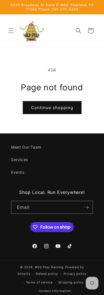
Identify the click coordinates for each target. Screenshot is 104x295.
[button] (11, 31)
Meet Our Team (26, 147)
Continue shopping (52, 107)
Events (17, 172)
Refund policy (47, 274)
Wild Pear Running (49, 267)
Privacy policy (75, 274)
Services (19, 159)
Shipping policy (71, 282)
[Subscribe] (86, 207)
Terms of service (39, 282)
